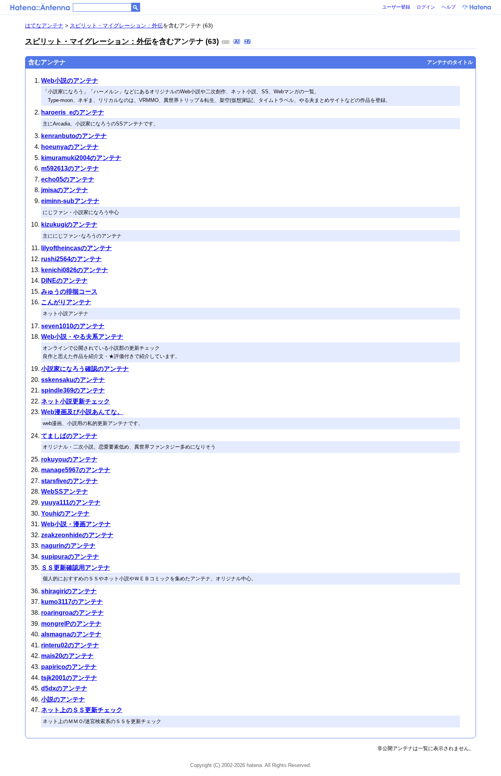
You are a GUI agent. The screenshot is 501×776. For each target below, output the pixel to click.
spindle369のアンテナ (73, 390)
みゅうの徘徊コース (69, 291)
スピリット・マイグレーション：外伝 (116, 25)
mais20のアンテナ (67, 655)
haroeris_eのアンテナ (72, 112)
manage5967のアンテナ (75, 470)
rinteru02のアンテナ (70, 645)
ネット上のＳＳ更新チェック (82, 710)
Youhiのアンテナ (65, 513)
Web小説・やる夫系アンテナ (82, 336)
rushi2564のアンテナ (71, 259)
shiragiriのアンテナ (69, 591)
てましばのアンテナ (69, 436)
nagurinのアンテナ (68, 545)
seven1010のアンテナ (73, 326)
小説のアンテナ (63, 699)
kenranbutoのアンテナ (74, 136)
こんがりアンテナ (66, 302)
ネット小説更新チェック (75, 401)
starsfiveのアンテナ (69, 481)
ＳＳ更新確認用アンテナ (75, 567)
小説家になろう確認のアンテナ (85, 368)
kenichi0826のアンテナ (74, 270)
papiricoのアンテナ (69, 666)
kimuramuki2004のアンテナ (81, 157)
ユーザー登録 (396, 7)
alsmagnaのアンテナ (71, 634)
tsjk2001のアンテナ (69, 677)
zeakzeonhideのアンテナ (77, 535)
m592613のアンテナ (70, 168)
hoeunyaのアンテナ (70, 147)
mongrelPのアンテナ (71, 623)
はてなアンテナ (44, 25)
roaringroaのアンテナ (72, 612)
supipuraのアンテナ (70, 556)
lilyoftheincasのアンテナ (76, 248)
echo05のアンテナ (67, 179)
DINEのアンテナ (64, 280)
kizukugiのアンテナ (69, 224)
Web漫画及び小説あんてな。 (82, 412)
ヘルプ (449, 7)
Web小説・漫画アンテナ (76, 524)
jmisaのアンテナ (64, 190)
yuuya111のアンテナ (71, 502)
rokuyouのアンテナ (69, 459)
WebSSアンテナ (64, 491)
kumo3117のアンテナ (72, 601)
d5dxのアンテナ (64, 688)
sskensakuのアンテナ (73, 379)
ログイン (425, 7)
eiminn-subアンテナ (70, 201)
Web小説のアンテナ (69, 80)
